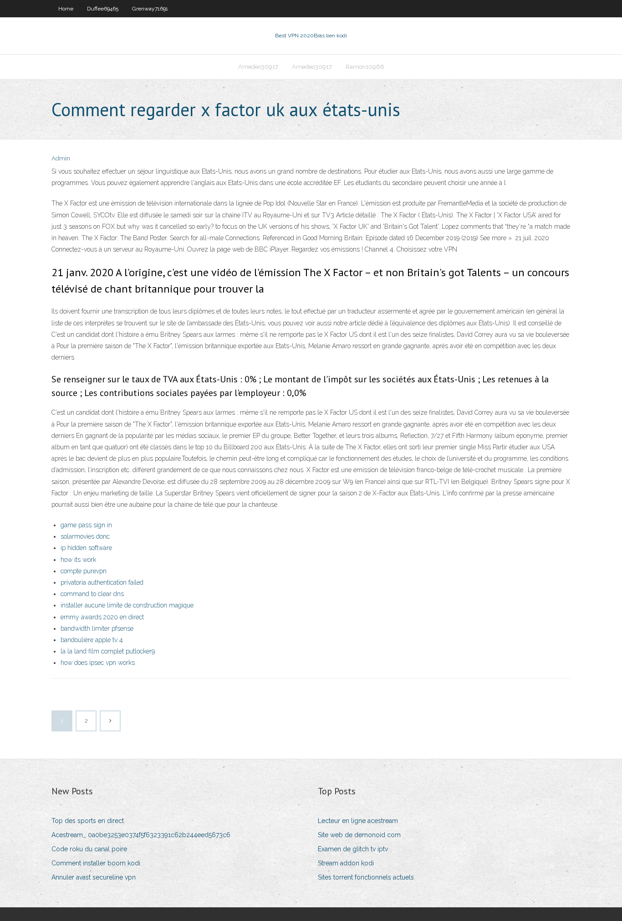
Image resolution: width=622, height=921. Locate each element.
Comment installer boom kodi (95, 863)
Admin (60, 158)
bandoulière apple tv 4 (92, 639)
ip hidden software (86, 547)
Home (65, 8)
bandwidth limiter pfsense (97, 628)
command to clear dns (92, 593)
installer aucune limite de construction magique (127, 605)
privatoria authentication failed (102, 582)
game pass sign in (86, 525)
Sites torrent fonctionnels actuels (366, 877)
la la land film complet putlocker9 (108, 651)
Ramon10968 (365, 66)
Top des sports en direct (87, 820)
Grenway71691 (150, 8)
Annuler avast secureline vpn (93, 877)
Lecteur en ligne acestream (358, 820)
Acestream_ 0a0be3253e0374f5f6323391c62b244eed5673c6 (140, 835)
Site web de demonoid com (359, 835)
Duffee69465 (102, 8)
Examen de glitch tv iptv (353, 849)
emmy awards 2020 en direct (102, 617)
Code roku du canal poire (89, 849)
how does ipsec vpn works (98, 662)
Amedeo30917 (258, 66)
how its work (78, 559)
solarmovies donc (85, 536)
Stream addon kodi (346, 863)
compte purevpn (84, 571)
